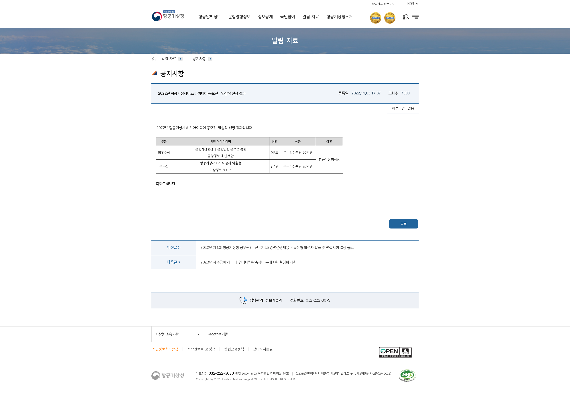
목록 (403, 224)
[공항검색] (406, 17)
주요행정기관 (218, 334)
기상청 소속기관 (167, 334)
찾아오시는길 (263, 349)
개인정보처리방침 (165, 349)
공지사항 (199, 59)
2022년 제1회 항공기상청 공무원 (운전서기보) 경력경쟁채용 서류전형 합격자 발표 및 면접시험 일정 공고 (277, 248)
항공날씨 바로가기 (383, 4)
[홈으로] (153, 59)
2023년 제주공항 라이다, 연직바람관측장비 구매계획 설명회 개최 (248, 262)
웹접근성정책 (234, 349)
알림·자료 (168, 59)
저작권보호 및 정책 (201, 349)
